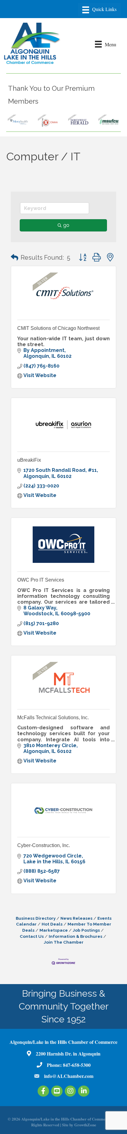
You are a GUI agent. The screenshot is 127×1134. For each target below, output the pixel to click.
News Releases (76, 918)
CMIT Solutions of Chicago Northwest (58, 328)
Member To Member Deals (66, 927)
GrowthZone (85, 1125)
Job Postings (86, 930)
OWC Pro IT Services (40, 579)
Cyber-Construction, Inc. (43, 845)
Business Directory (35, 918)
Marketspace (53, 930)
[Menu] (99, 10)
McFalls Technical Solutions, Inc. (53, 717)
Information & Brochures (75, 936)
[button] (14, 257)
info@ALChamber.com (68, 1075)
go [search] (66, 225)
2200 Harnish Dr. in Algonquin (68, 1053)
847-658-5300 (77, 1064)
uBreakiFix (29, 460)
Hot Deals (52, 924)
